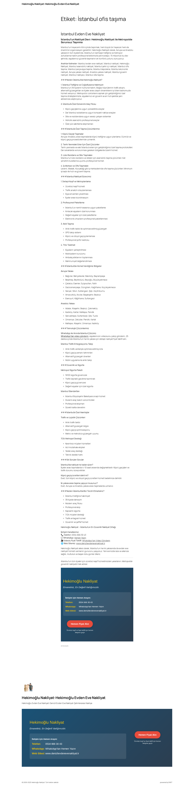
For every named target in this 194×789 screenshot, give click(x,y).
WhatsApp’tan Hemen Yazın (91, 606)
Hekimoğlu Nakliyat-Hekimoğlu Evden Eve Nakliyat (50, 4)
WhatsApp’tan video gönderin (74, 336)
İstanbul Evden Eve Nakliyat (83, 34)
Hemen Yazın (80, 537)
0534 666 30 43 (86, 602)
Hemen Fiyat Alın (80, 624)
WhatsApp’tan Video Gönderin (96, 540)
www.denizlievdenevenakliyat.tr (90, 543)
